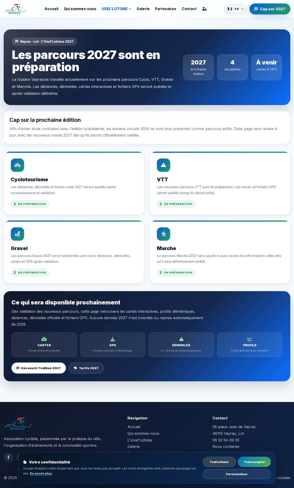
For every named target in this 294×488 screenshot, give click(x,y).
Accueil (51, 9)
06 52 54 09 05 (225, 440)
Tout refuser (219, 462)
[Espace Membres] (204, 9)
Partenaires (165, 9)
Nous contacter (226, 446)
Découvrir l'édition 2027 (41, 368)
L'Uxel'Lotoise (139, 440)
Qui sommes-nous (80, 9)
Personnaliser (237, 474)
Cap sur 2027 (272, 9)
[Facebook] (8, 457)
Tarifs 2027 (89, 368)
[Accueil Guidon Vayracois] (15, 9)
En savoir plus (41, 473)
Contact (189, 9)
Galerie (143, 9)
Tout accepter (254, 462)
